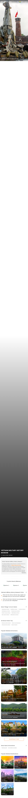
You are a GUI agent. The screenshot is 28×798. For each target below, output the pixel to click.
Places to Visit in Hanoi (6, 622)
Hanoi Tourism (14, 624)
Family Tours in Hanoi (6, 612)
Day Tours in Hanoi (5, 614)
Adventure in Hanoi (5, 609)
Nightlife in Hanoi (14, 609)
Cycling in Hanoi (22, 609)
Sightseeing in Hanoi (6, 611)
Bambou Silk (4, 747)
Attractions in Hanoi (14, 614)
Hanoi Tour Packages (16, 622)
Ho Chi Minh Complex (12, 747)
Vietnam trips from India (16, 565)
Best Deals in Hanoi (15, 612)
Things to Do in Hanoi (6, 624)
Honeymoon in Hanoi (15, 611)
